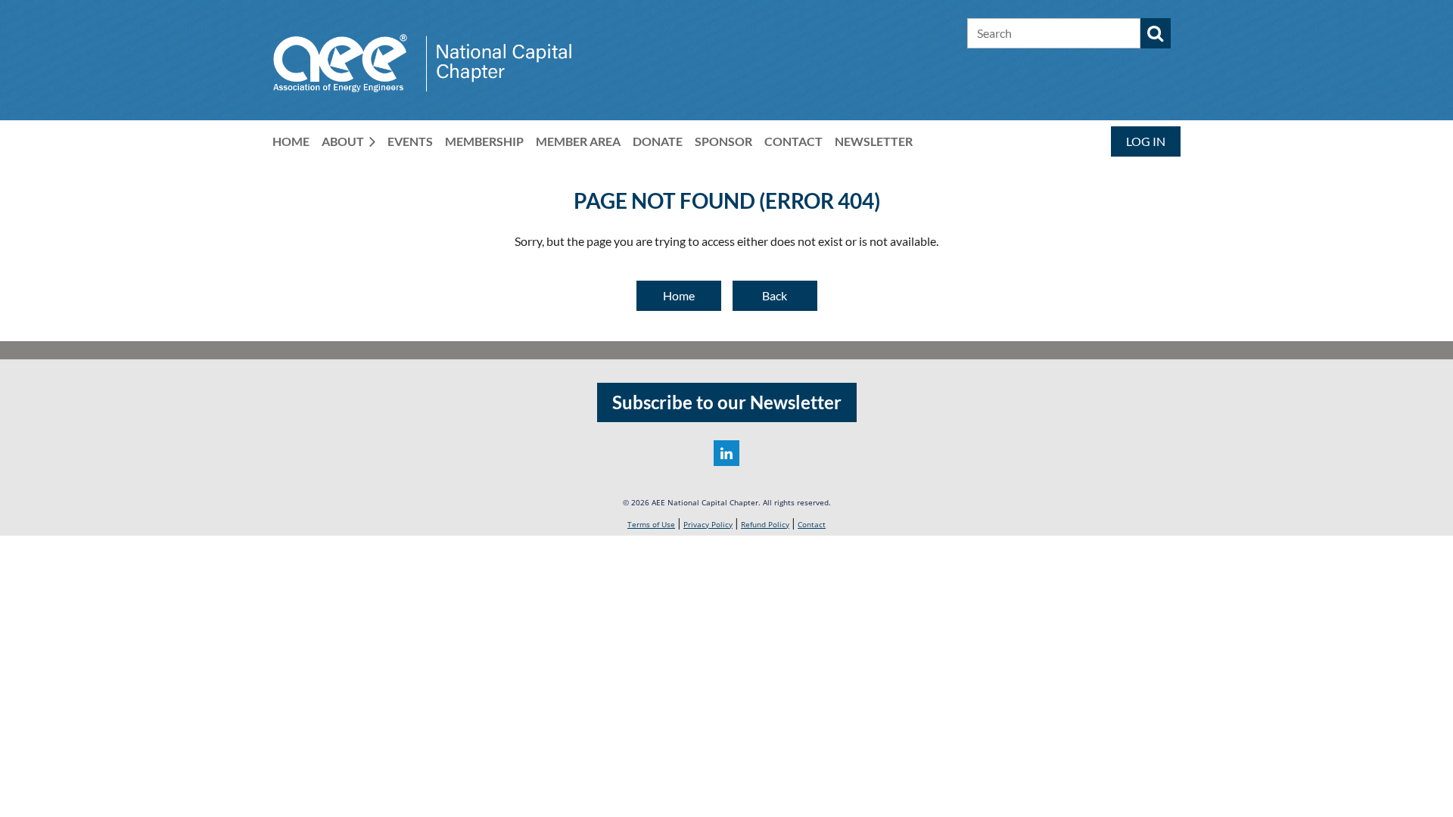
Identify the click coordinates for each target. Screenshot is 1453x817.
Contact (812, 524)
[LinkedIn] (726, 453)
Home (679, 295)
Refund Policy (765, 524)
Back (774, 295)
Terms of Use (651, 524)
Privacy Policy (708, 524)
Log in (1145, 141)
